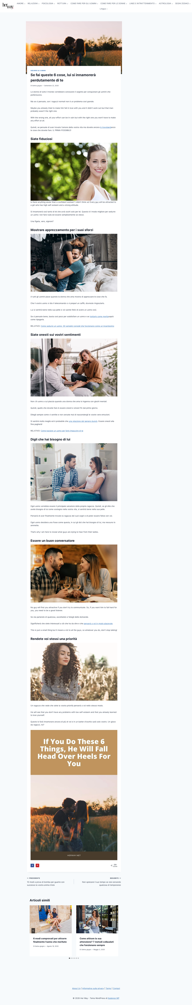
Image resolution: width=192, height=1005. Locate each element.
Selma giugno (37, 85)
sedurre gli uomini (38, 70)
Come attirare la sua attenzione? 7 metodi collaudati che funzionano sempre (97, 942)
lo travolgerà (105, 127)
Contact (116, 988)
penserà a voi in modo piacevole (98, 623)
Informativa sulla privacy (93, 988)
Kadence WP (113, 998)
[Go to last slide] (33, 930)
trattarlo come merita (99, 316)
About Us (76, 988)
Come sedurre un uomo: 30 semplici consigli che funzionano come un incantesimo (77, 326)
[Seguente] (114, 930)
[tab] (69, 958)
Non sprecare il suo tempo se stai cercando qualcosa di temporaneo (101, 881)
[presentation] (51, 919)
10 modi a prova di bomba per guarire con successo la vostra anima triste (45, 881)
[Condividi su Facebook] (32, 865)
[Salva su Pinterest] (37, 865)
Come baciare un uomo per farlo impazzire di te (62, 431)
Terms (108, 988)
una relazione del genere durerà (83, 421)
